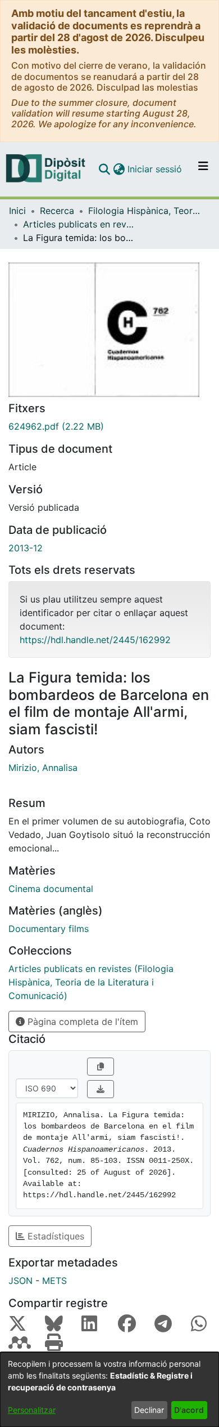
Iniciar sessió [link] (155, 169)
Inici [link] (17, 210)
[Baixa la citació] (100, 1089)
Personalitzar (32, 1410)
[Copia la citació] (100, 1067)
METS (54, 1280)
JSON (20, 1280)
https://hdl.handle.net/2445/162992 (95, 639)
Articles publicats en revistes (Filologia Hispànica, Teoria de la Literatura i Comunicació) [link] (79, 224)
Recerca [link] (57, 210)
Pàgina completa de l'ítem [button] (81, 1021)
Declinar (149, 1410)
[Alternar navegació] (203, 169)
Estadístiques (54, 1236)
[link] (109, 426)
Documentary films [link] (48, 928)
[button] (104, 169)
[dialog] (109, 1389)
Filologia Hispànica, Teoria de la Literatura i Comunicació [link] (144, 210)
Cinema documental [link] (50, 888)
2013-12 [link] (25, 548)
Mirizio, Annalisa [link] (42, 767)
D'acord (189, 1410)
